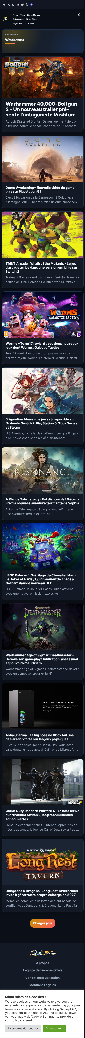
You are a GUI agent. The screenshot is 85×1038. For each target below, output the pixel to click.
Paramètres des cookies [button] (23, 1028)
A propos (42, 963)
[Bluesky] (22, 4)
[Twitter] (8, 4)
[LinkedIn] (18, 4)
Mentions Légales (42, 985)
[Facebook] (4, 4)
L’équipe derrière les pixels (42, 970)
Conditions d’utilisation (42, 978)
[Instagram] (13, 4)
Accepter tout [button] (55, 1028)
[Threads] (27, 4)
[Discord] (31, 4)
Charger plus (42, 923)
